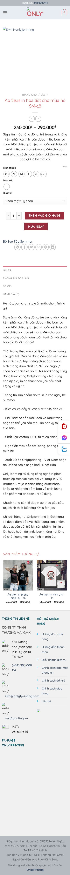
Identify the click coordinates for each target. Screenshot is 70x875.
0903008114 (41, 2)
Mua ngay (36, 226)
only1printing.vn (16, 718)
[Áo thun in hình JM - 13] (52, 575)
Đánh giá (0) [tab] (11, 294)
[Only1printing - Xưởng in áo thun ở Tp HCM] (35, 12)
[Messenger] (64, 438)
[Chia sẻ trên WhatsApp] (17, 247)
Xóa (65, 166)
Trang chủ (29, 94)
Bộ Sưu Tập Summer (17, 241)
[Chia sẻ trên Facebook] (24, 247)
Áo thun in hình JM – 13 (52, 596)
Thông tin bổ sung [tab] (16, 278)
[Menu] (5, 12)
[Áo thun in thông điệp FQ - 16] (18, 575)
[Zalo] (64, 449)
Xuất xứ (7, 193)
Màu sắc (8, 180)
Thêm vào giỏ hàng (44, 215)
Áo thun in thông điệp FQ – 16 (18, 596)
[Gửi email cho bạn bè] (38, 247)
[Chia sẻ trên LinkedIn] (52, 247)
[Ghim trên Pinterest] (45, 247)
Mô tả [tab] (7, 270)
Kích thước (9, 168)
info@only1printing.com (22, 696)
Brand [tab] (7, 286)
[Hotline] (64, 426)
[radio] (7, 174)
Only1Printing (35, 870)
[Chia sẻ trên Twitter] (31, 247)
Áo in (44, 94)
